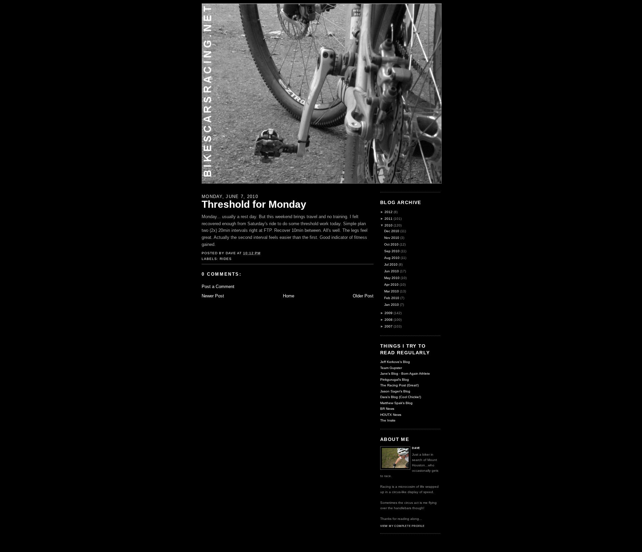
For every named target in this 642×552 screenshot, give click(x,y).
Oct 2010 (391, 244)
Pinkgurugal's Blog (394, 379)
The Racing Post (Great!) (399, 385)
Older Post (363, 295)
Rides (226, 259)
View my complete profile (402, 526)
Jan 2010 (391, 304)
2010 (389, 225)
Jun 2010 (391, 271)
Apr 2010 (391, 284)
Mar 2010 (391, 291)
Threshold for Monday (254, 204)
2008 (389, 319)
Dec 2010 (391, 231)
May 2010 (392, 278)
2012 (389, 212)
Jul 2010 (391, 264)
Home (288, 295)
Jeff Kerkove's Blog (395, 362)
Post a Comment (218, 286)
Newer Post (213, 295)
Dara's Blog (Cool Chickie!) (400, 397)
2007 (389, 326)
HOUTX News (390, 415)
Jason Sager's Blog (395, 391)
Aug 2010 (392, 258)
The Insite (388, 420)
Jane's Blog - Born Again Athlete (405, 373)
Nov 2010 (391, 238)
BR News (387, 408)
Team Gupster (391, 368)
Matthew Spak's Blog (396, 403)
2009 (389, 313)
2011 (389, 218)
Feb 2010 (391, 298)
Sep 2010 (392, 251)
